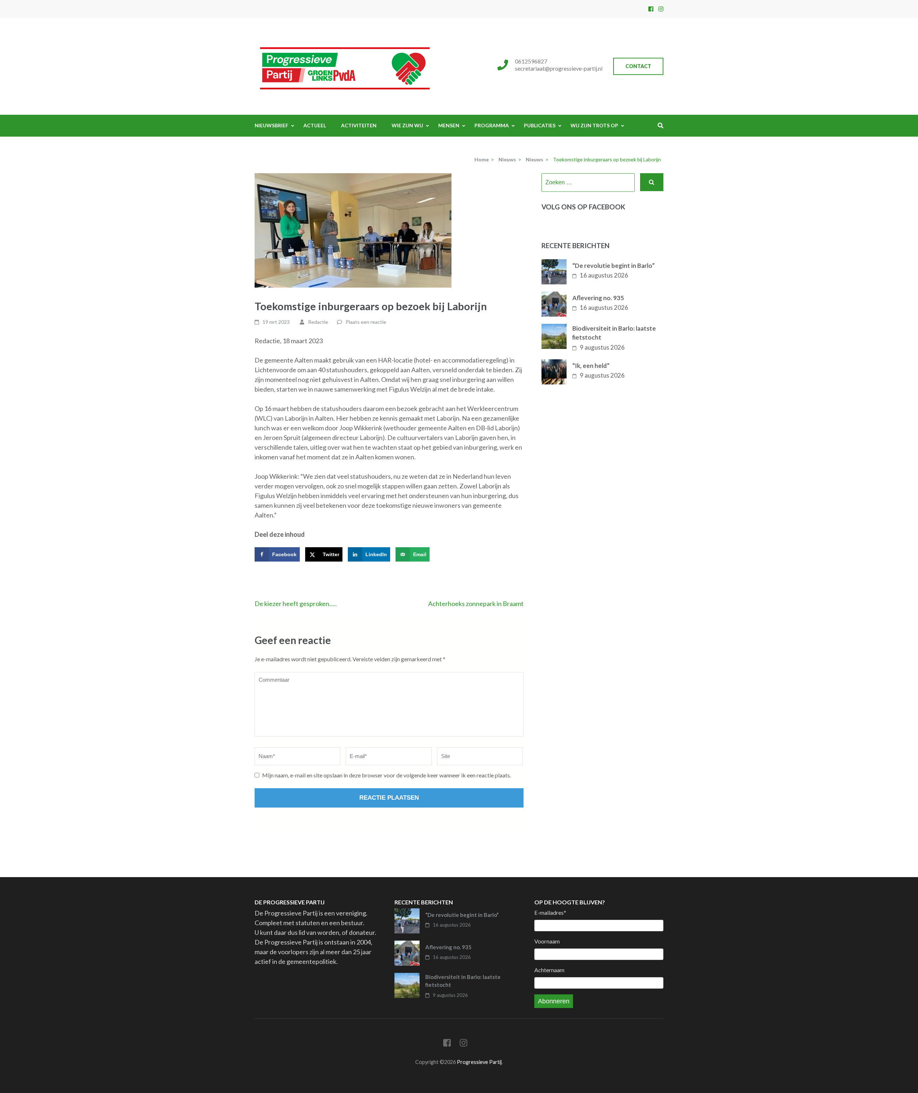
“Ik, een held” (591, 365)
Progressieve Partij (479, 1062)
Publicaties (539, 125)
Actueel (314, 125)
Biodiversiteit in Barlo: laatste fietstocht (614, 333)
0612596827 (531, 61)
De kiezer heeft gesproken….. (296, 603)
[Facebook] (650, 8)
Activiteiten (359, 125)
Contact (638, 66)
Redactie (318, 322)
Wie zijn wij (407, 125)
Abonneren (553, 1001)
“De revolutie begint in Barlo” (613, 265)
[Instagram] (660, 8)
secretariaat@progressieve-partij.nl (558, 68)
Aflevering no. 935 (598, 298)
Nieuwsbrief (271, 125)
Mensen (448, 125)
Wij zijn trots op (594, 125)
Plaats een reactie (366, 322)
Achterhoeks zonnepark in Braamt (476, 603)
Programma (491, 125)
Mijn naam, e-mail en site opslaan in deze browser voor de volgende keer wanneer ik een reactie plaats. (386, 775)
